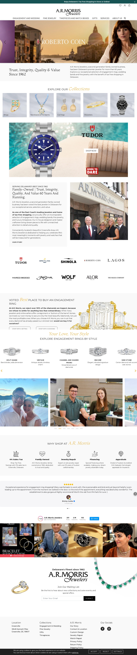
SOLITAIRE (110, 360)
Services (105, 18)
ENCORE (53, 360)
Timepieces (45, 635)
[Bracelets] (95, 105)
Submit (89, 598)
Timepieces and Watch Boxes (74, 18)
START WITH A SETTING (19, 329)
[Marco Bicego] (21, 278)
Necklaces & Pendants (40, 115)
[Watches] (122, 105)
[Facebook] (102, 629)
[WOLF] (68, 278)
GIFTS (94, 18)
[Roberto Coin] (92, 260)
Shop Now (91, 151)
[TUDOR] (21, 260)
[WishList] (120, 5)
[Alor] (92, 278)
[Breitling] (44, 260)
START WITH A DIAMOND (47, 329)
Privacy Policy (76, 641)
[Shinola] (68, 260)
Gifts (42, 632)
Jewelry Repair (76, 635)
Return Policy (76, 645)
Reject (106, 652)
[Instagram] (109, 629)
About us (117, 18)
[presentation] (5, 42)
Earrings (61, 115)
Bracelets (88, 115)
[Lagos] (116, 260)
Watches (115, 115)
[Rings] (15, 105)
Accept (94, 652)
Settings (118, 652)
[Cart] (129, 5)
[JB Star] (44, 278)
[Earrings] (68, 105)
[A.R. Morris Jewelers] (68, 12)
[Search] (125, 18)
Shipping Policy (76, 648)
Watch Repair (76, 638)
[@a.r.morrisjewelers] (40, 519)
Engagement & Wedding (50, 626)
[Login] (125, 5)
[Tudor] (68, 150)
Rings (6, 115)
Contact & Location (78, 629)
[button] (56, 428)
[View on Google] (68, 497)
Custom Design (77, 632)
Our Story (17, 242)
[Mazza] (116, 278)
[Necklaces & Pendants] (41, 105)
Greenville (16, 626)
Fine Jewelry (49, 18)
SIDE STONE (82, 360)
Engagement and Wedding (26, 18)
